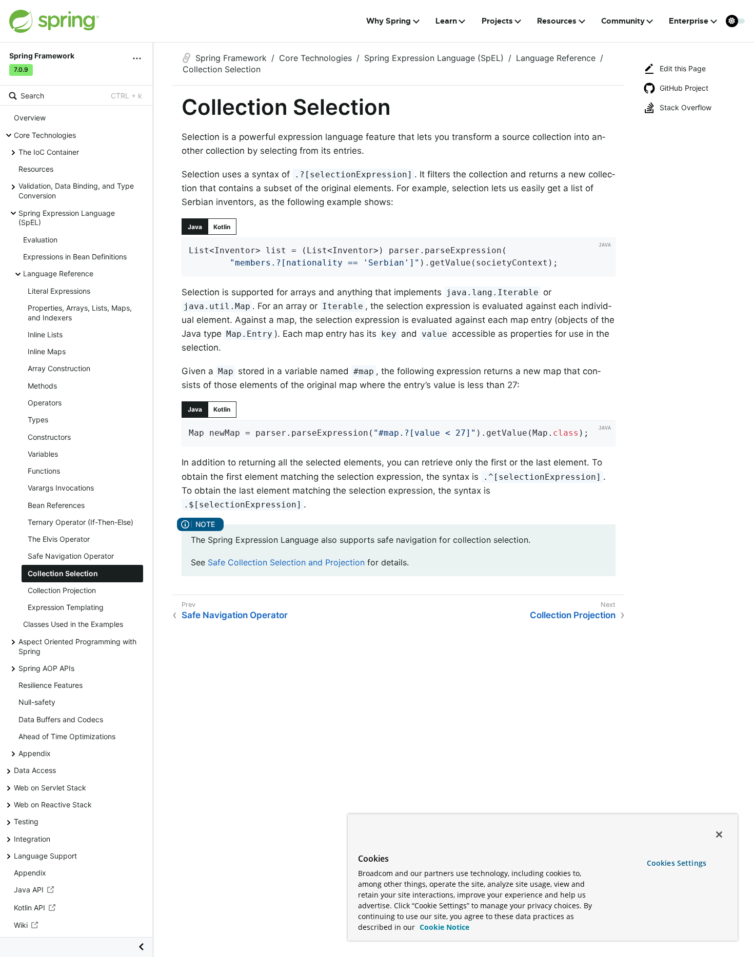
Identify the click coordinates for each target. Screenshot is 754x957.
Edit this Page (683, 68)
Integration (32, 838)
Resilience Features (50, 685)
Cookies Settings (676, 863)
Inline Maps (47, 352)
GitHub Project (684, 88)
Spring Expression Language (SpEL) (66, 218)
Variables (43, 454)
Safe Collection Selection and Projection (286, 562)
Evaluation (40, 239)
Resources (557, 21)
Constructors (49, 437)
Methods (42, 385)
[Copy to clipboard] (604, 265)
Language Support (45, 855)
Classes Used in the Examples (73, 624)
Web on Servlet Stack (50, 787)
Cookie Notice (443, 927)
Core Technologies (45, 135)
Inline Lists (45, 334)
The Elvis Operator (59, 539)
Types (38, 420)
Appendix (34, 753)
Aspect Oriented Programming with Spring (77, 646)
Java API (29, 890)
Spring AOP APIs (46, 668)
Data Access (35, 770)
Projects (497, 21)
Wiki (21, 925)
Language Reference (58, 274)
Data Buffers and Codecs (60, 719)
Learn (446, 21)
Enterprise (688, 21)
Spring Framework (231, 58)
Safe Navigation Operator (71, 556)
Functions (44, 470)
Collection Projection (62, 590)
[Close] (719, 834)
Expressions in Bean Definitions (75, 256)
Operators (45, 402)
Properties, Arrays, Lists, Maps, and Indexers (80, 312)
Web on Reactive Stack (53, 804)
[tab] (195, 226)
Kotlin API (29, 907)
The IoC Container (48, 152)
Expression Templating (66, 607)
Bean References (56, 505)
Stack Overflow (685, 107)
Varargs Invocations (61, 488)
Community (623, 21)
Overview (30, 118)
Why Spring (388, 21)
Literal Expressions (59, 291)
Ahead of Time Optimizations (66, 736)
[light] (735, 21)
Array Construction (59, 368)
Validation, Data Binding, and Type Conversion (76, 191)
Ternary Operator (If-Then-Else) (80, 522)
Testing (26, 822)
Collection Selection (63, 573)
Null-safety (36, 702)
